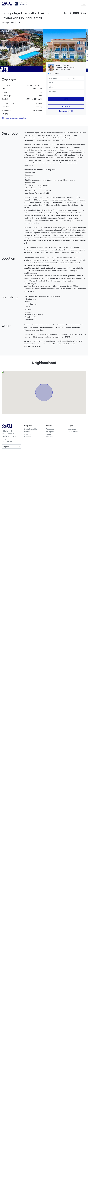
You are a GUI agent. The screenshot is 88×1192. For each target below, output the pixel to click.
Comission (5, 99)
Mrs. (57, 74)
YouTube (49, 437)
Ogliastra (27, 434)
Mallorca (27, 437)
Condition (5, 107)
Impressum (72, 429)
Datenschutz (73, 432)
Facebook (50, 429)
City (3, 89)
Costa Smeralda (30, 429)
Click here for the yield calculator (14, 118)
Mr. (51, 74)
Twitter (48, 434)
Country (5, 92)
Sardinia (27, 432)
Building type (6, 96)
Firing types (6, 114)
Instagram (50, 432)
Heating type (6, 110)
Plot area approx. (8, 103)
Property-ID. (6, 85)
